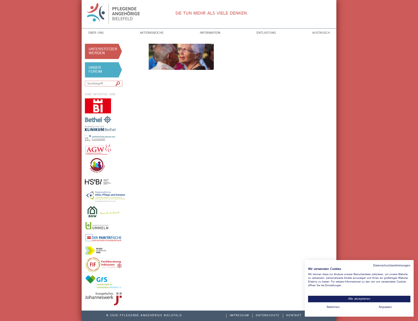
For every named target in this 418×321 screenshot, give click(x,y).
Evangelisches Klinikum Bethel (103, 133)
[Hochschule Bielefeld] (98, 182)
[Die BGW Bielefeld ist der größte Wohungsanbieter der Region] (103, 212)
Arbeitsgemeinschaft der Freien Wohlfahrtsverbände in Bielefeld (98, 149)
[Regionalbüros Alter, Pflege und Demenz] (106, 196)
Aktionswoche (152, 32)
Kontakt (294, 315)
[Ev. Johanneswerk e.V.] (103, 298)
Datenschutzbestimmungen (391, 265)
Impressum (239, 315)
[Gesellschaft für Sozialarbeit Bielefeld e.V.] (103, 281)
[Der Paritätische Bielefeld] (103, 237)
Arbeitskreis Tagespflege (103, 165)
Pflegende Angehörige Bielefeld (113, 13)
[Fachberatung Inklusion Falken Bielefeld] (103, 264)
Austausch (321, 32)
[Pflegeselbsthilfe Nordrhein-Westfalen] (98, 250)
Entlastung (266, 32)
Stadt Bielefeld (98, 105)
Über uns (96, 32)
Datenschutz (267, 315)
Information (210, 32)
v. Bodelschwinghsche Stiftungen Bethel (98, 119)
